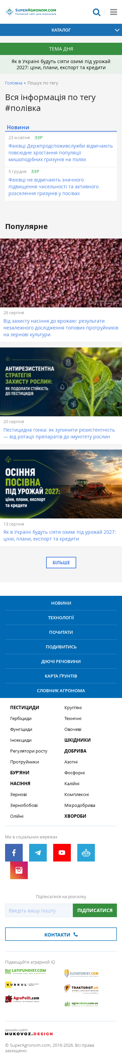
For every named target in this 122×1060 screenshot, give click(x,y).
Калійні (71, 784)
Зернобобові (24, 805)
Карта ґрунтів (61, 676)
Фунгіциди (21, 729)
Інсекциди (21, 740)
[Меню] (113, 12)
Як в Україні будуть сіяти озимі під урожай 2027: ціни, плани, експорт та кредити (61, 64)
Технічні (72, 718)
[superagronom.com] (30, 12)
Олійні (16, 816)
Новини (61, 603)
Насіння (20, 784)
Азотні (71, 762)
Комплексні (76, 794)
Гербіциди (21, 718)
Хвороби (75, 816)
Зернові (18, 794)
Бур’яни (19, 773)
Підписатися (95, 910)
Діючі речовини (61, 661)
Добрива (75, 751)
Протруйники (24, 762)
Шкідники (77, 740)
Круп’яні (73, 708)
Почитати (61, 632)
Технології (61, 617)
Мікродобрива (79, 805)
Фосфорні (74, 773)
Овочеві (72, 729)
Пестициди (24, 708)
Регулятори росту (28, 751)
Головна (13, 83)
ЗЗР (39, 137)
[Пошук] (96, 12)
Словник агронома (61, 690)
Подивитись (61, 647)
